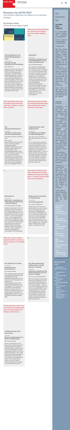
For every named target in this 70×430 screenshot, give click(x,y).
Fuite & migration (60, 286)
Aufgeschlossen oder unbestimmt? (36, 128)
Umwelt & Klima (60, 296)
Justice (58, 289)
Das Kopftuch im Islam (13, 263)
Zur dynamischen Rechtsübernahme (61, 219)
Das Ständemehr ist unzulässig (59, 234)
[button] (65, 2)
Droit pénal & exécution (58, 280)
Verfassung (59, 298)
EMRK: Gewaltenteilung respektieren (60, 226)
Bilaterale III (9, 196)
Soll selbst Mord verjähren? (58, 26)
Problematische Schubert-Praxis (13, 332)
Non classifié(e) (60, 291)
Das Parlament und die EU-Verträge (60, 252)
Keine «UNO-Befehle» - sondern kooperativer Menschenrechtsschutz (61, 209)
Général (58, 287)
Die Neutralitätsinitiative (13, 128)
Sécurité (58, 292)
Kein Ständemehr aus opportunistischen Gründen (61, 243)
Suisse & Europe (60, 294)
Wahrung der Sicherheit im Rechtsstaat (37, 197)
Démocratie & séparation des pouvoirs (60, 268)
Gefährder (32, 55)
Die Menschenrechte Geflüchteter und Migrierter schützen (36, 265)
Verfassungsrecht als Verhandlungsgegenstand (13, 57)
